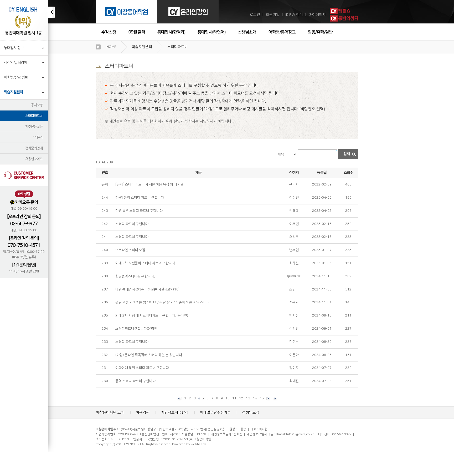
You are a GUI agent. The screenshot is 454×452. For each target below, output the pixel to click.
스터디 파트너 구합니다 (131, 224)
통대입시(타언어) (211, 32)
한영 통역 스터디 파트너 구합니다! (139, 211)
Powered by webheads (189, 444)
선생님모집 (250, 412)
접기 (51, 12)
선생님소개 (247, 32)
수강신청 (108, 32)
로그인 (255, 15)
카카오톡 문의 (26, 202)
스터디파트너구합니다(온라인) (136, 328)
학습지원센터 (13, 92)
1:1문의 (38, 137)
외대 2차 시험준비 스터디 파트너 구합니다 (145, 263)
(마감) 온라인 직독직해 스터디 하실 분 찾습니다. (149, 355)
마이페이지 (317, 15)
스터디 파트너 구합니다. (132, 237)
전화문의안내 (34, 148)
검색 (347, 154)
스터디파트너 (34, 116)
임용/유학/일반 (320, 32)
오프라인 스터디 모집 (130, 250)
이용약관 (142, 412)
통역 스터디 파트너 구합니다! (135, 381)
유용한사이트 (34, 159)
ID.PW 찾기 (294, 15)
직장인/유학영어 (15, 63)
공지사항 (37, 105)
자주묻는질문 (34, 126)
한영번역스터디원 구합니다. (135, 276)
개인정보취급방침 (174, 412)
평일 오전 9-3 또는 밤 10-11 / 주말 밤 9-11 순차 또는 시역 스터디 (162, 302)
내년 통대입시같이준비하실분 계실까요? (143, 289)
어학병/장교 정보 (16, 77)
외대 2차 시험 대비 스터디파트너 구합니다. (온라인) (151, 315)
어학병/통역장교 (282, 32)
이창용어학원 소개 (110, 412)
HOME (111, 47)
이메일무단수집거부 (215, 412)
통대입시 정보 (14, 48)
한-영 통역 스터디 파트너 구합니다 (139, 197)
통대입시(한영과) (171, 32)
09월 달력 (136, 32)
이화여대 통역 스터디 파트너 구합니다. (142, 368)
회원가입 (273, 15)
